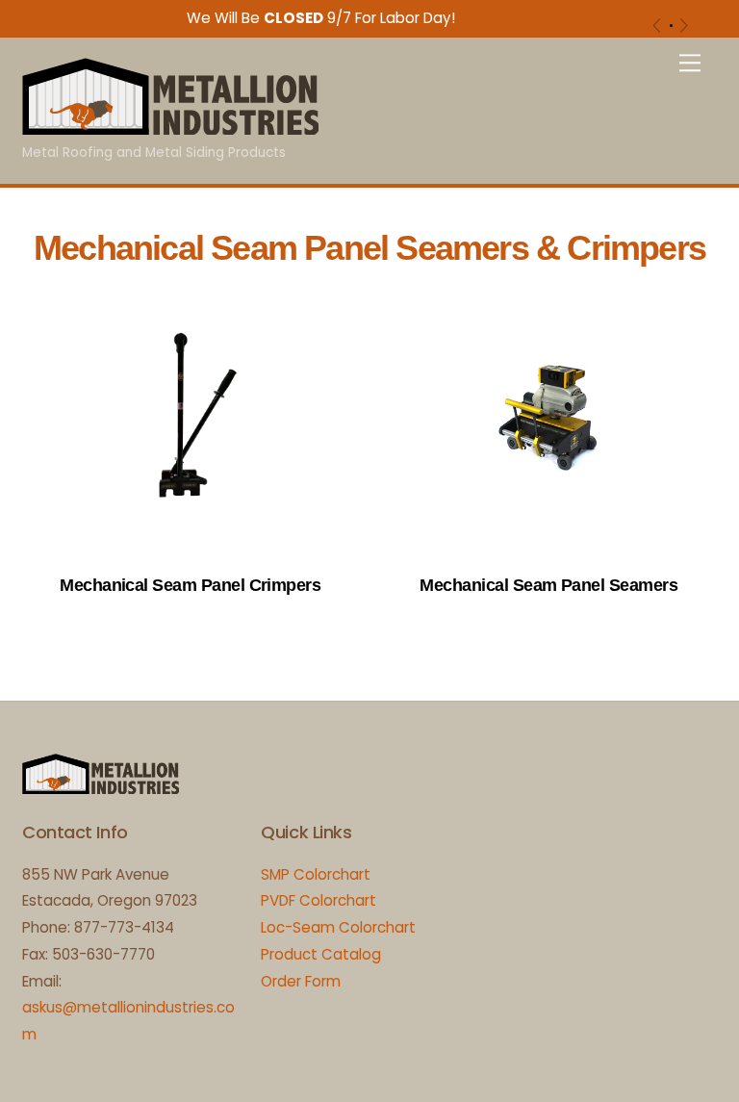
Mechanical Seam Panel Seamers (548, 585)
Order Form (301, 981)
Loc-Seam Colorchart (338, 927)
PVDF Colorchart (318, 900)
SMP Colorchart (315, 874)
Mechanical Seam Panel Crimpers (190, 585)
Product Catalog (321, 954)
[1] (671, 25)
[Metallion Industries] (170, 126)
